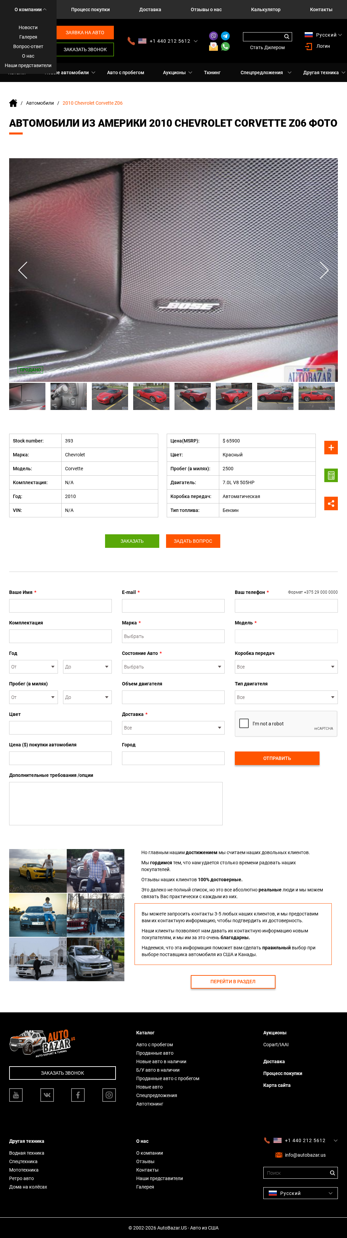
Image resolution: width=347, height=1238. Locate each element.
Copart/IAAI (276, 1044)
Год (13, 653)
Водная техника (26, 1153)
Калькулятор (266, 9)
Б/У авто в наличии (158, 1070)
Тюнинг (212, 72)
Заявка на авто (85, 32)
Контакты (321, 9)
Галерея (28, 37)
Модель (246, 622)
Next (324, 270)
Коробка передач (254, 653)
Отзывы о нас (206, 9)
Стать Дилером (267, 47)
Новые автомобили (67, 72)
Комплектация (26, 622)
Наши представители (28, 65)
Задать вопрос (193, 541)
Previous (22, 270)
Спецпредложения (262, 72)
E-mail (131, 592)
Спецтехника (23, 1161)
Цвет (15, 714)
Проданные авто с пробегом (167, 1078)
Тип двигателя (251, 683)
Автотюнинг (149, 1104)
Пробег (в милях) (28, 683)
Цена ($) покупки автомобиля (43, 744)
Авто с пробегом (125, 72)
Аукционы (174, 72)
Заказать (132, 541)
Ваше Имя (22, 592)
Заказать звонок (85, 49)
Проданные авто (155, 1053)
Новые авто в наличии (161, 1061)
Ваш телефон (286, 592)
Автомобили (40, 103)
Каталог (145, 1032)
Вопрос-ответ (28, 46)
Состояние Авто (142, 653)
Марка (131, 622)
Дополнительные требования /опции (51, 775)
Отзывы (145, 1161)
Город (129, 744)
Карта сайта (277, 1085)
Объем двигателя (142, 683)
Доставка (150, 9)
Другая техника (321, 72)
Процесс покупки (90, 9)
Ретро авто (21, 1178)
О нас (28, 56)
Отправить (277, 758)
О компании (28, 9)
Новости (28, 27)
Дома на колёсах (28, 1187)
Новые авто (149, 1087)
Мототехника (24, 1170)
